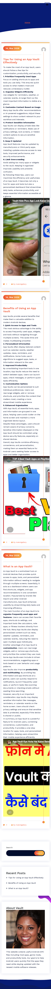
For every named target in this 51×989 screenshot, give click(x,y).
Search (9, 847)
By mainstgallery (19, 284)
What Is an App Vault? (17, 566)
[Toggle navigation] (47, 4)
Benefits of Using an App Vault (19, 310)
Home (27, 22)
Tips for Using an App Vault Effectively (21, 61)
